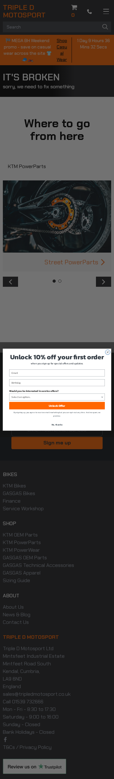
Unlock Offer (57, 405)
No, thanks (57, 424)
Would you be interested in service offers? (34, 391)
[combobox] (56, 396)
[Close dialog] (107, 352)
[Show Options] (102, 396)
